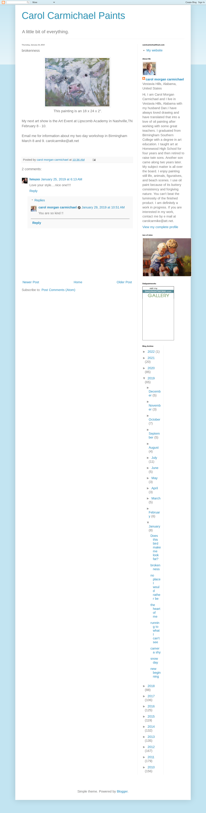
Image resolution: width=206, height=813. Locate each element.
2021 (151, 358)
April (154, 488)
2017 (151, 696)
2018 (151, 686)
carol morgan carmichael (57, 207)
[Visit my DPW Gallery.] (158, 297)
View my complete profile (160, 227)
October (154, 419)
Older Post (124, 282)
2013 (151, 737)
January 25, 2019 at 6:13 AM (61, 179)
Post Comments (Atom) (58, 290)
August (154, 447)
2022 (152, 351)
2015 (151, 716)
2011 (151, 757)
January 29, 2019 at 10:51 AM (103, 207)
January (154, 526)
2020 (151, 368)
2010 (151, 767)
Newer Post (31, 282)
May (154, 478)
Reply (33, 191)
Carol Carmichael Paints (73, 15)
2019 (151, 378)
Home (78, 282)
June (154, 468)
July (154, 457)
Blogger (122, 791)
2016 (151, 706)
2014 (151, 726)
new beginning (155, 672)
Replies (39, 200)
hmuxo (34, 179)
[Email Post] (93, 159)
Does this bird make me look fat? (155, 547)
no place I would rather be (155, 587)
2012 (151, 747)
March (155, 498)
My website (154, 50)
